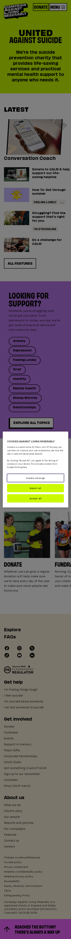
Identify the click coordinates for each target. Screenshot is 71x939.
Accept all (36, 498)
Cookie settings (35, 477)
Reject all (35, 488)
